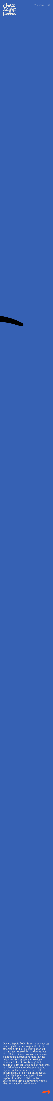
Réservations (41, 5)
